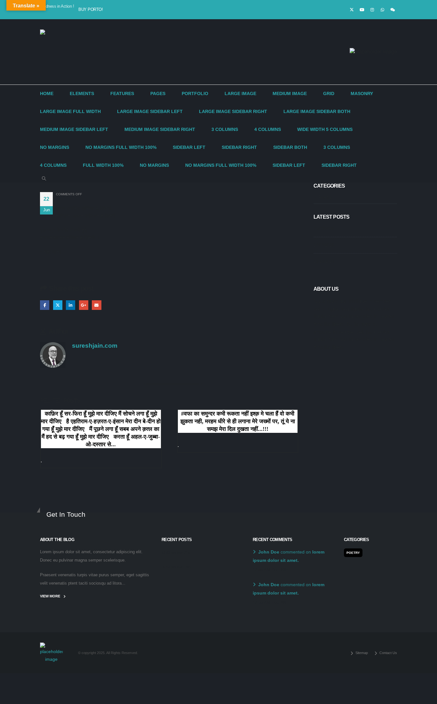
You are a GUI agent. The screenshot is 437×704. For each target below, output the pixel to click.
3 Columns (224, 129)
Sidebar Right (239, 147)
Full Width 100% (103, 165)
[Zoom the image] (51, 646)
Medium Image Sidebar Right (159, 129)
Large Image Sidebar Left (150, 111)
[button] (44, 178)
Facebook (44, 305)
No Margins (54, 147)
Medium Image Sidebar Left (74, 129)
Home (46, 93)
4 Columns (267, 129)
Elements (82, 93)
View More (50, 596)
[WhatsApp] (382, 9)
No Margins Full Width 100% (120, 147)
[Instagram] (372, 9)
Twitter (57, 305)
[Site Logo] (62, 51)
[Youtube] (361, 9)
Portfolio (195, 93)
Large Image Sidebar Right (233, 111)
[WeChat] (392, 9)
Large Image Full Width (70, 111)
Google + (83, 305)
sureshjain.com (94, 345)
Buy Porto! (90, 9)
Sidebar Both (290, 147)
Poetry (325, 197)
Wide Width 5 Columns (325, 129)
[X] (351, 9)
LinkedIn (70, 305)
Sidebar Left (189, 147)
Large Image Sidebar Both (316, 111)
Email (96, 305)
